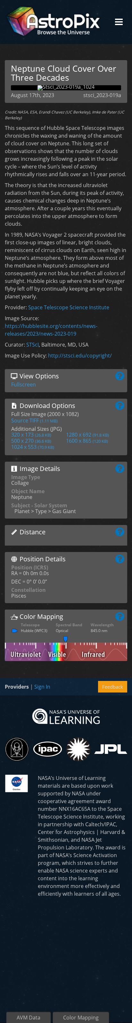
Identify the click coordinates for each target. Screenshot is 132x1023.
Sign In (42, 686)
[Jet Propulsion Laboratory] (110, 749)
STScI (32, 344)
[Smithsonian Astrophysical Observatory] (78, 749)
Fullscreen (23, 384)
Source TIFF (34, 420)
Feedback (112, 687)
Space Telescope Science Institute (68, 307)
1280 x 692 (87, 434)
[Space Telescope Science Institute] (17, 749)
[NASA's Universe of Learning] (66, 715)
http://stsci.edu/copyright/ (80, 355)
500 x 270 (31, 440)
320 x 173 (31, 434)
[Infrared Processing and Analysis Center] (47, 749)
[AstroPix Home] (53, 22)
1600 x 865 (87, 440)
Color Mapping (81, 1017)
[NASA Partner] (16, 782)
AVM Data (28, 1017)
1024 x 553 (32, 446)
